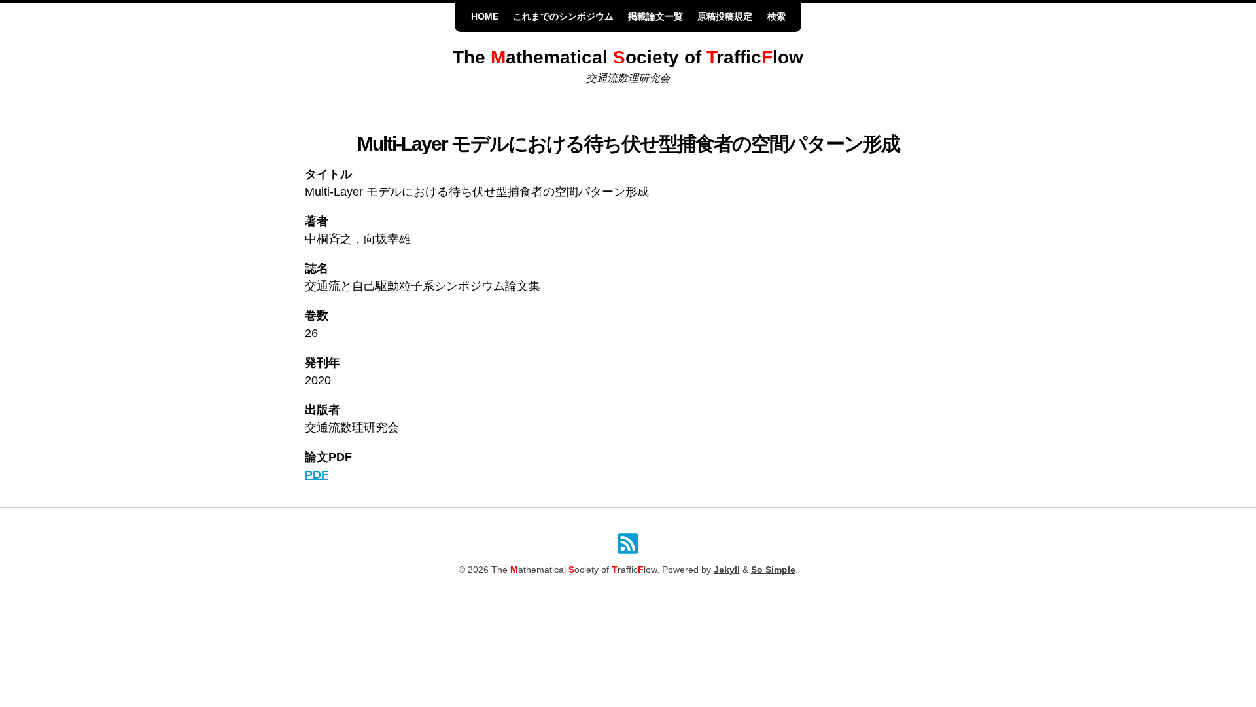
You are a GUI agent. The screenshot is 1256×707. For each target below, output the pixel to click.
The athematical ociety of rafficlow (628, 57)
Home (484, 17)
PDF (316, 474)
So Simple (773, 570)
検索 (776, 17)
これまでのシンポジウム (563, 17)
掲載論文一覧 (655, 17)
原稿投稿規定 (724, 17)
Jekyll (727, 570)
